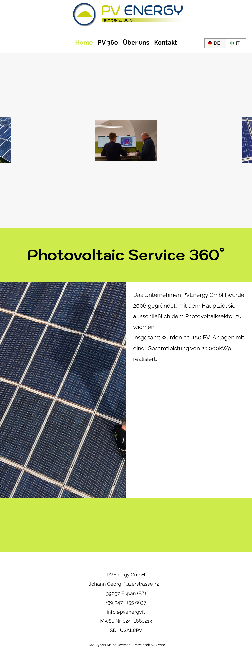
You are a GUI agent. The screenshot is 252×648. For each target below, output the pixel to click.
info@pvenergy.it (126, 612)
